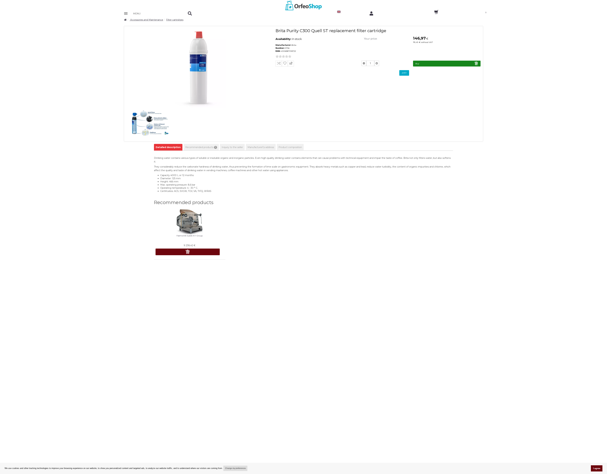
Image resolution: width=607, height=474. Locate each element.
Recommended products (200, 147)
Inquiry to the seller (232, 147)
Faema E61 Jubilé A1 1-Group (190, 235)
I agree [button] (596, 468)
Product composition (290, 147)
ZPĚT (404, 73)
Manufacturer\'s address (261, 147)
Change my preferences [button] (235, 468)
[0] (433, 13)
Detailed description (168, 147)
